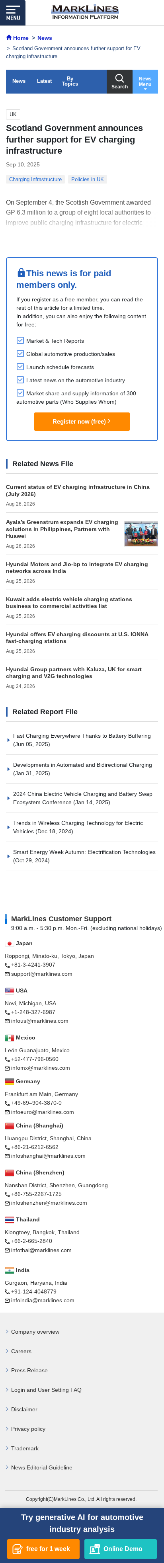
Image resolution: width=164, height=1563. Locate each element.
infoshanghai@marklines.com (48, 1156)
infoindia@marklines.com (42, 1300)
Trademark (25, 1448)
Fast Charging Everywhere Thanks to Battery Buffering (82, 736)
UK (13, 114)
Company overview (35, 1332)
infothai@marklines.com (41, 1250)
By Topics (70, 81)
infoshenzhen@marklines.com (49, 1203)
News (18, 81)
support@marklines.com (41, 974)
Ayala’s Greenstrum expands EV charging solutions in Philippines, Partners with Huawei (62, 529)
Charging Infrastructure (35, 179)
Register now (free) (79, 421)
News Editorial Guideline (41, 1467)
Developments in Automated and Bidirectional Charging (82, 765)
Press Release (29, 1370)
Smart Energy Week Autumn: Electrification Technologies (84, 852)
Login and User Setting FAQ (46, 1390)
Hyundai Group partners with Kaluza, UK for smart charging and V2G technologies (74, 673)
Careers (21, 1351)
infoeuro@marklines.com (42, 1112)
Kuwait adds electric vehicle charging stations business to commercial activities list (69, 603)
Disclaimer (24, 1409)
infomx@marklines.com (40, 1068)
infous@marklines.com (39, 1021)
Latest (44, 81)
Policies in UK (87, 179)
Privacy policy (28, 1429)
